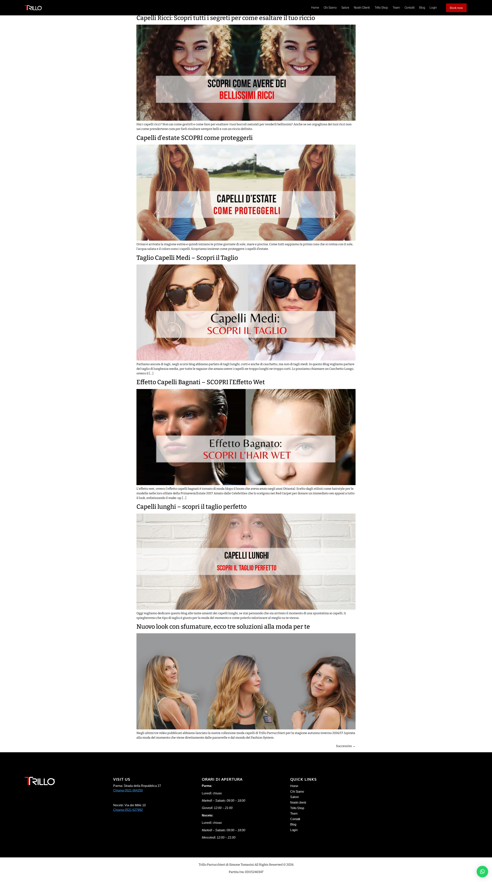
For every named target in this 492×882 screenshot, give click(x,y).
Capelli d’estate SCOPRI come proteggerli (194, 137)
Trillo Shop (381, 7)
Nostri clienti (362, 7)
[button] (482, 871)
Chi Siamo (330, 7)
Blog (422, 7)
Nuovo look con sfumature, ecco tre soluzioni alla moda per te (223, 626)
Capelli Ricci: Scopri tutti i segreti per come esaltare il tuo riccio (225, 18)
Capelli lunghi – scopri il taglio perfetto (191, 506)
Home (315, 7)
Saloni (345, 7)
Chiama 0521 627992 (128, 809)
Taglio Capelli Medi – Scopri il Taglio (187, 257)
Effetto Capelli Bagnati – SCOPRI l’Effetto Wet (200, 382)
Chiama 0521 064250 (128, 790)
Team (396, 7)
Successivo (346, 746)
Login (433, 7)
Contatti (410, 7)
